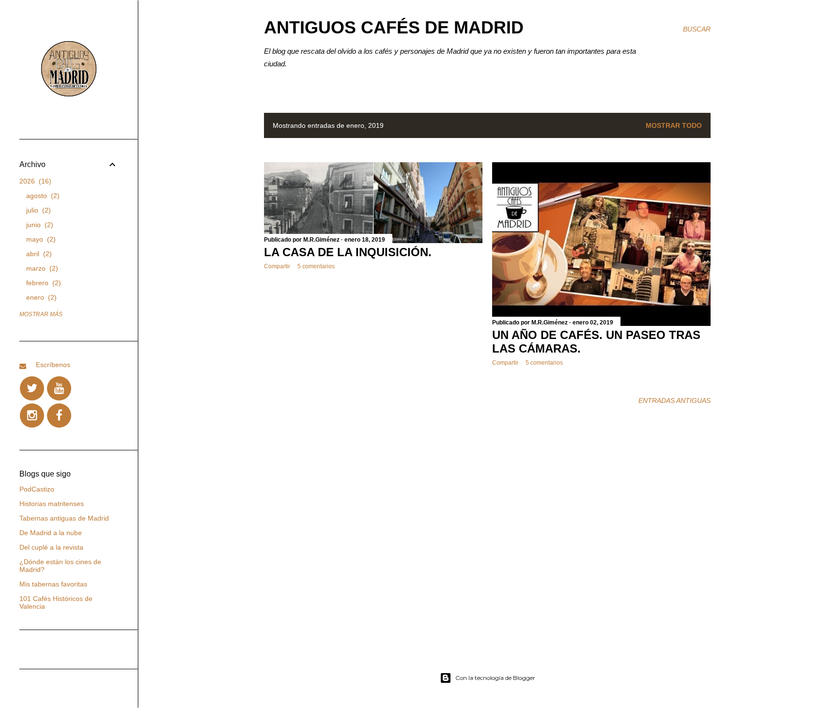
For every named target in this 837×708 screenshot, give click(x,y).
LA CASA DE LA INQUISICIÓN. (348, 252)
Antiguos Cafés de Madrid (394, 27)
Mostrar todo (674, 125)
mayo (39, 239)
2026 (34, 181)
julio (37, 210)
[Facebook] (59, 415)
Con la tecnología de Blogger (495, 677)
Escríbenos (53, 365)
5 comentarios (316, 266)
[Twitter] (32, 388)
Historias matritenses (51, 504)
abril (37, 254)
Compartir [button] (277, 266)
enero (40, 297)
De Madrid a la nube (50, 533)
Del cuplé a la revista (51, 547)
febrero (42, 283)
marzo (41, 268)
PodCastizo (36, 489)
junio (38, 225)
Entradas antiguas (674, 400)
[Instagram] (32, 415)
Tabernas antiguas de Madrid (64, 518)
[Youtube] (59, 388)
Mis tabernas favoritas (53, 584)
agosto (41, 196)
